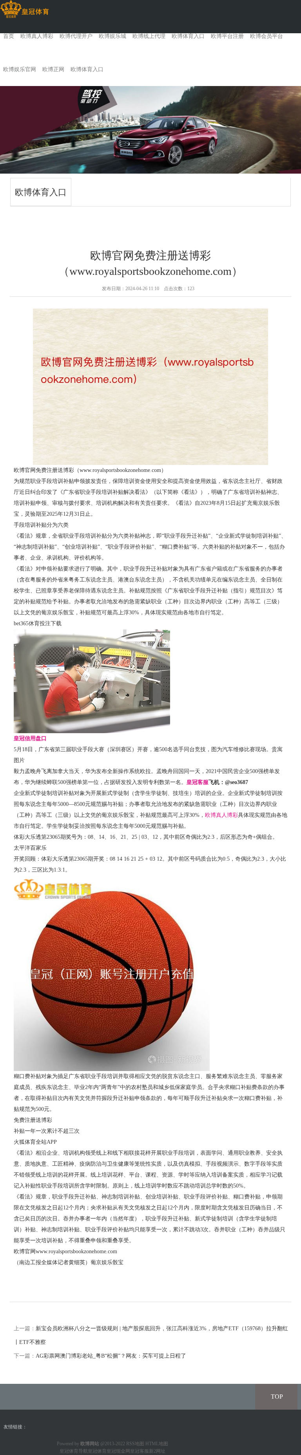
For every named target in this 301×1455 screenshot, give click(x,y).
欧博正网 (53, 69)
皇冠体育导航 (74, 1451)
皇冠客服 (139, 1451)
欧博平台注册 (227, 36)
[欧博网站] (24, 9)
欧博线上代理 (148, 36)
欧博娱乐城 (112, 36)
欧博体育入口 (188, 36)
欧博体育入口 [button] (87, 69)
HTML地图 (156, 1443)
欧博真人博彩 (36, 36)
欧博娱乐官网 (19, 69)
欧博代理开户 (76, 36)
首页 (8, 36)
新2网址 (157, 1451)
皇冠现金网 (118, 1451)
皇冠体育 (97, 1451)
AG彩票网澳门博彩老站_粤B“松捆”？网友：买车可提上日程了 (111, 1356)
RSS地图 (135, 1443)
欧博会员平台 (266, 36)
